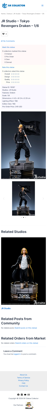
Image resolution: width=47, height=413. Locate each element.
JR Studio (6, 308)
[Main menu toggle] (42, 5)
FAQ (23, 383)
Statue (9, 14)
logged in (17, 354)
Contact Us (23, 386)
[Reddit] (22, 395)
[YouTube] (25, 395)
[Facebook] (18, 395)
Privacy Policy (23, 380)
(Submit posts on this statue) (25, 328)
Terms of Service (23, 378)
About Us (23, 375)
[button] (3, 198)
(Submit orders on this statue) (26, 343)
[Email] (29, 395)
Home (3, 14)
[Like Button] (3, 34)
